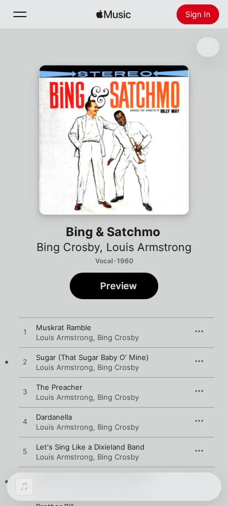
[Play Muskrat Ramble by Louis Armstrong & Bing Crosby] (25, 332)
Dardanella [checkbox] (54, 417)
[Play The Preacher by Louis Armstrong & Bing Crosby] (25, 392)
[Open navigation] (20, 14)
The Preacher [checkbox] (59, 387)
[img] (113, 14)
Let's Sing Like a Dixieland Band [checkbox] (90, 446)
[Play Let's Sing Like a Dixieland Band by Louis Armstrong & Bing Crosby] (25, 452)
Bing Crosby (68, 247)
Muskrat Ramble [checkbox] (63, 327)
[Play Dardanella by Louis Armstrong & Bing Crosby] (25, 422)
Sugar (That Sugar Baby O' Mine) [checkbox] (92, 357)
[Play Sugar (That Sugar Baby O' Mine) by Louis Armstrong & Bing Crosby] (25, 362)
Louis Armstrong (148, 247)
